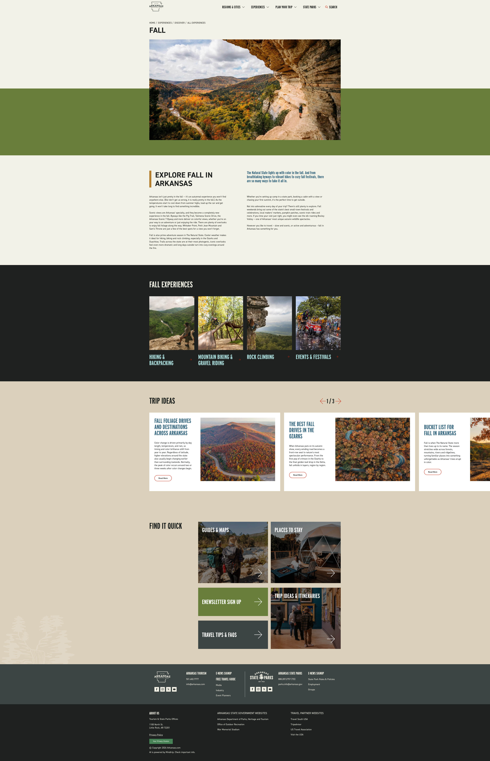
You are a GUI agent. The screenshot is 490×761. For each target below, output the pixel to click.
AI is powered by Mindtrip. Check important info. (172, 752)
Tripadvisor (296, 724)
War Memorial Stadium (228, 729)
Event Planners (223, 695)
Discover (180, 23)
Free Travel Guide (225, 679)
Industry (220, 690)
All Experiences (196, 23)
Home (152, 23)
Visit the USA (297, 734)
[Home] (156, 7)
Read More (165, 479)
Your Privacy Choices (161, 741)
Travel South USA (299, 719)
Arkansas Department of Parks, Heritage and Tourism (242, 719)
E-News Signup (224, 673)
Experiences (258, 7)
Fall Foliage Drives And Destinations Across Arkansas (172, 427)
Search (333, 7)
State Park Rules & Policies (321, 679)
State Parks (309, 7)
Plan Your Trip (283, 7)
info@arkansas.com (195, 684)
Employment (314, 684)
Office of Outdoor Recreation (230, 724)
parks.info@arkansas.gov (290, 684)
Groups (311, 689)
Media (219, 685)
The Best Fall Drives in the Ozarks (301, 430)
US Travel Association (301, 729)
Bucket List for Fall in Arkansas (440, 430)
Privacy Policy (156, 734)
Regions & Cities (231, 7)
